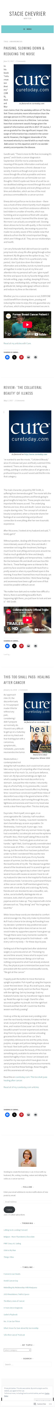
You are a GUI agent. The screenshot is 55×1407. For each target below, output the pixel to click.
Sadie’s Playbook (10, 1314)
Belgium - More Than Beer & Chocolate (19, 1236)
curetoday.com (22, 1077)
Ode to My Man (10, 1250)
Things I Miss (9, 1257)
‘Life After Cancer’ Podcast (14, 1335)
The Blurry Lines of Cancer (14, 1301)
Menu (29, 29)
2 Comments (21, 61)
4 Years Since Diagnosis (13, 1307)
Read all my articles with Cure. (17, 343)
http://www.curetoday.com (35, 454)
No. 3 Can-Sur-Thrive (12, 1321)
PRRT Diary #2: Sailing (12, 1243)
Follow (27, 1187)
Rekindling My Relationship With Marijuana (20, 1287)
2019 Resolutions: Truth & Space (16, 1294)
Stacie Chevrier (27, 13)
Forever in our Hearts (12, 1274)
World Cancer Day (11, 1280)
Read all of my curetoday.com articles (21, 1087)
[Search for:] (27, 1364)
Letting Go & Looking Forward (15, 1230)
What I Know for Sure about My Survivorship (21, 1328)
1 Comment (23, 690)
